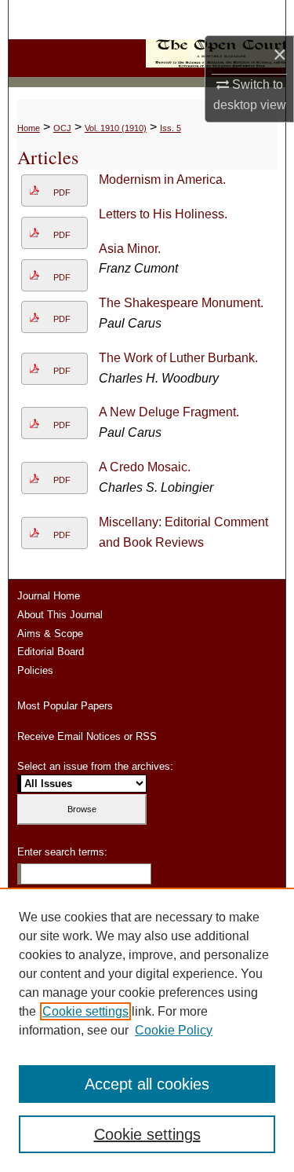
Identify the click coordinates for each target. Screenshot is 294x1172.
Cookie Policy (173, 1030)
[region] (147, 1030)
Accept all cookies (147, 1084)
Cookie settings (85, 1011)
